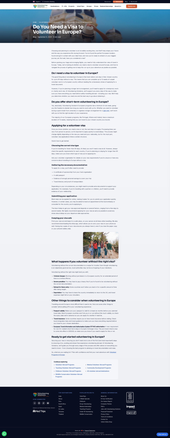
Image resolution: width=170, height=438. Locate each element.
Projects (71, 6)
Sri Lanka (61, 409)
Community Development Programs (99, 368)
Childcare (82, 401)
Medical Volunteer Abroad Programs (99, 365)
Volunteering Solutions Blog (49, 22)
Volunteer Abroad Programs (65, 365)
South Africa (62, 404)
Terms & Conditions (107, 416)
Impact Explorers (90, 430)
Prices (96, 6)
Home (35, 22)
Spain (60, 406)
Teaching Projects (85, 409)
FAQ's (102, 406)
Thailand (61, 414)
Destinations (55, 6)
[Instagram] (39, 403)
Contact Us (104, 419)
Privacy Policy (105, 414)
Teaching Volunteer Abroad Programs (68, 368)
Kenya (60, 398)
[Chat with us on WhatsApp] (4, 433)
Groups (89, 6)
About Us (118, 6)
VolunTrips (80, 6)
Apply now (131, 6)
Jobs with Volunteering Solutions (110, 409)
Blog (126, 1)
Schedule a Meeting (49, 1)
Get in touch (119, 1)
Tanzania (61, 411)
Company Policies (106, 404)
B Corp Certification (107, 398)
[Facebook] (34, 403)
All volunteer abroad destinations (98, 371)
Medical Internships (106, 6)
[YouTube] (48, 403)
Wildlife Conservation (86, 414)
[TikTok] (43, 403)
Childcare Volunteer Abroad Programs (68, 371)
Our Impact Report (106, 401)
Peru (60, 401)
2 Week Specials (85, 398)
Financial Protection (107, 411)
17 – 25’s (64, 6)
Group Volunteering (85, 404)
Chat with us (162, 434)
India (60, 396)
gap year (106, 111)
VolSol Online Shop (106, 422)
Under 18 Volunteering (86, 411)
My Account (134, 1)
